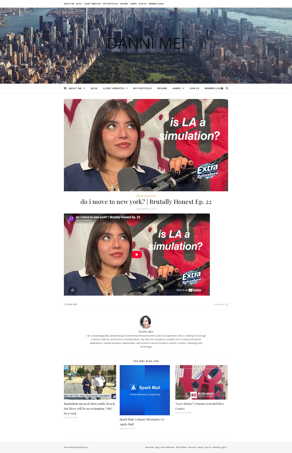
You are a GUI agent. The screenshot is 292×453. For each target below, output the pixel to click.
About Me (69, 3)
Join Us (143, 3)
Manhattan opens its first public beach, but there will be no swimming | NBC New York (89, 408)
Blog (79, 3)
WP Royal (83, 447)
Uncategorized (146, 196)
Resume (124, 3)
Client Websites (92, 3)
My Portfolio (110, 3)
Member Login (156, 3)
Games (133, 3)
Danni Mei (146, 42)
